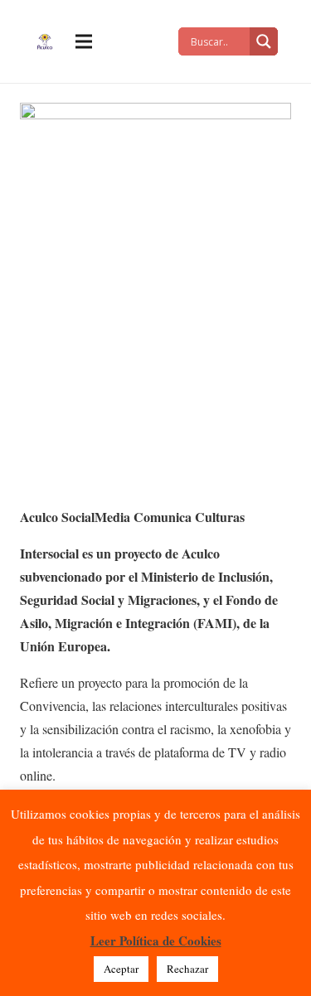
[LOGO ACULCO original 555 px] (44, 41)
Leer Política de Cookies (155, 940)
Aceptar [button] (121, 968)
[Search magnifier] (264, 41)
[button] (84, 41)
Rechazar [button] (187, 968)
